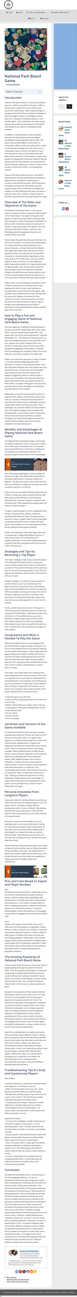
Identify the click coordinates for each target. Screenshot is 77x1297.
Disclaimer (64, 1292)
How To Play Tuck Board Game (17, 1282)
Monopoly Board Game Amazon (18, 1279)
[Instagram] (27, 1271)
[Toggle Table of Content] (39, 91)
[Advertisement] (65, 56)
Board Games (11, 1277)
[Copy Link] (35, 1271)
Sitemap (71, 1292)
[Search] (69, 106)
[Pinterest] (20, 1271)
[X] (24, 1271)
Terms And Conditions (52, 1292)
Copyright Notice (27, 1292)
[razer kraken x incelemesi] (38, 1296)
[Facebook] (16, 1271)
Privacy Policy (38, 1292)
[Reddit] (31, 1271)
